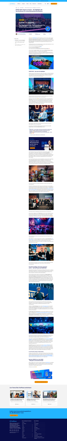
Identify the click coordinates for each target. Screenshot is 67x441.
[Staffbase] (12, 3)
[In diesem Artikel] (25, 38)
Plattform (19, 3)
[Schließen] (66, 1)
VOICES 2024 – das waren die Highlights (20, 40)
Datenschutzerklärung (36, 428)
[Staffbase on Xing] (18, 430)
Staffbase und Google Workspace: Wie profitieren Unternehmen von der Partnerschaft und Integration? (17, 400)
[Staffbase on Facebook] (14, 430)
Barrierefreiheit (36, 435)
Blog (18, 7)
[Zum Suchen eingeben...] (45, 3)
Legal (35, 431)
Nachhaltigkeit (36, 427)
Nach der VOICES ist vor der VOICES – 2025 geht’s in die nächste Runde (20, 45)
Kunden (27, 3)
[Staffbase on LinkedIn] (10, 430)
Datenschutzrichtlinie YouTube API (38, 436)
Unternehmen (39, 3)
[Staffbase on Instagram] (16, 430)
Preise (30, 3)
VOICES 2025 (48, 362)
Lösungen (23, 3)
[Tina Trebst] (16, 34)
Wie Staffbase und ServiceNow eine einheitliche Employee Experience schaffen (49, 400)
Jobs (34, 422)
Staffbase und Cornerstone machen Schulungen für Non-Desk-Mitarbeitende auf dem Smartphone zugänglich (33, 400)
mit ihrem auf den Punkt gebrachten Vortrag (43, 312)
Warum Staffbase (24, 423)
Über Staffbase (22, 7)
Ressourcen (34, 3)
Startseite (23, 422)
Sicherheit (35, 432)
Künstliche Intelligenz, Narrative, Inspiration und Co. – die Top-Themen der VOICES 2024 (20, 42)
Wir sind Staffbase (36, 423)
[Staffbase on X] (12, 430)
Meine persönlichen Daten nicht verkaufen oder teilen (39, 438)
